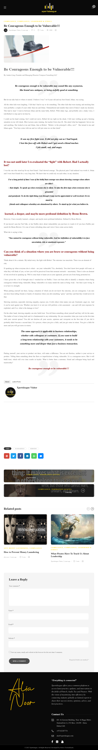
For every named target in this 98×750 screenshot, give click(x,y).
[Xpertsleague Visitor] (11, 393)
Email (10, 624)
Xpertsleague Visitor (15, 30)
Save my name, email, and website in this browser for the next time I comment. (36, 652)
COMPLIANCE (10, 21)
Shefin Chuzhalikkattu (67, 747)
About (7, 382)
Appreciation (31, 478)
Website (11, 638)
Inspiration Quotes (50, 474)
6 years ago (24, 30)
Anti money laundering (16, 548)
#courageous (19, 448)
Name (10, 610)
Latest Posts (16, 382)
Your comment (14, 586)
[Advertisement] (49, 424)
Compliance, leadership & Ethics (34, 21)
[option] (25, 535)
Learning (68, 492)
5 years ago (13, 557)
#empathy (33, 448)
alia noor (6, 557)
